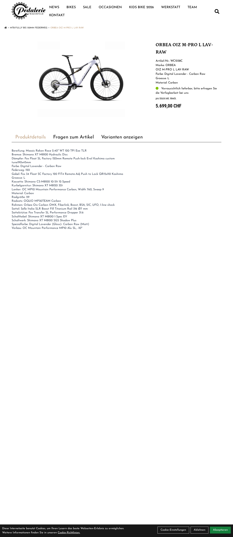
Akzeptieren (220, 530)
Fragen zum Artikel (73, 137)
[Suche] (217, 11)
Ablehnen (199, 530)
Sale (87, 7)
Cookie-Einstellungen (173, 530)
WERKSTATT (170, 7)
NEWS (54, 7)
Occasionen (110, 7)
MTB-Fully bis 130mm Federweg (28, 28)
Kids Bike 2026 (141, 7)
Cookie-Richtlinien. (69, 532)
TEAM (192, 7)
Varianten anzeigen (122, 137)
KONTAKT (57, 15)
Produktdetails (30, 137)
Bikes (71, 7)
